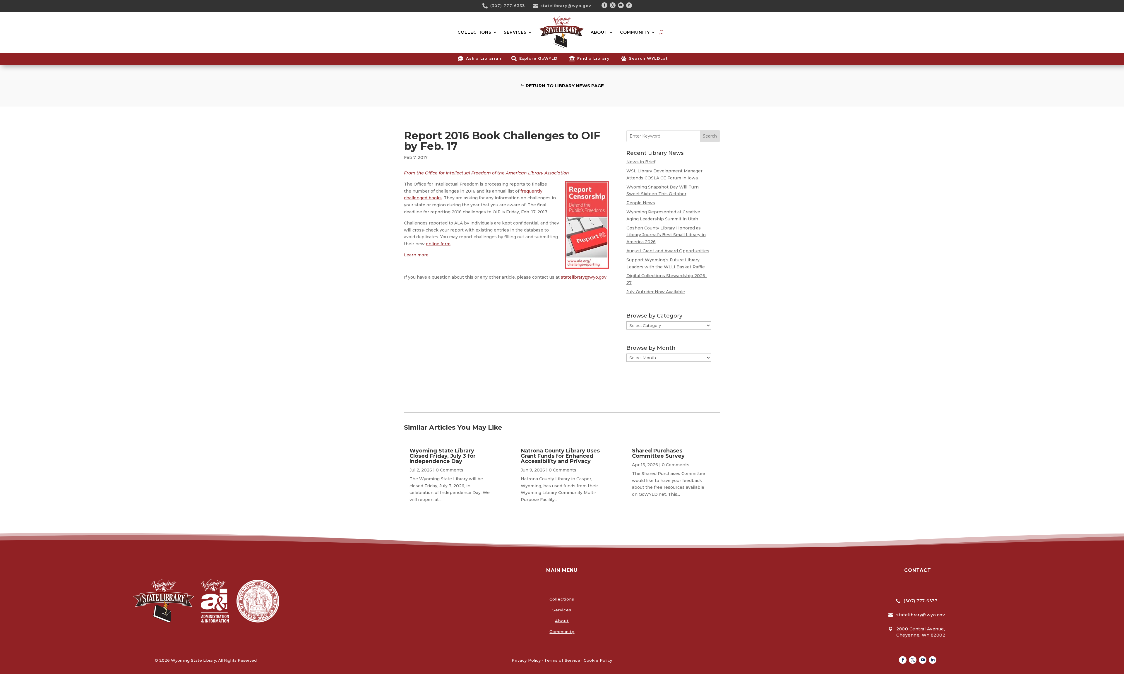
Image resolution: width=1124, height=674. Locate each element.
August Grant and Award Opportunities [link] (667, 250)
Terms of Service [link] (562, 660)
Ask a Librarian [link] (483, 58)
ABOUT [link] (599, 32)
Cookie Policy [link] (598, 660)
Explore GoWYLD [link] (538, 58)
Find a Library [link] (593, 58)
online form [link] (438, 243)
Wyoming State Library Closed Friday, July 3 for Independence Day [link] (442, 455)
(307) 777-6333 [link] (507, 5)
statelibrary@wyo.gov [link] (565, 5)
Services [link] (561, 610)
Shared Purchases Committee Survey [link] (658, 453)
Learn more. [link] (416, 255)
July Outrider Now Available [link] (655, 291)
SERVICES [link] (515, 32)
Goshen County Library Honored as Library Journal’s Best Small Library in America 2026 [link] (666, 235)
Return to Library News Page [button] (565, 85)
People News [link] (640, 202)
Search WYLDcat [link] (648, 58)
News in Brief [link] (640, 161)
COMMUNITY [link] (635, 32)
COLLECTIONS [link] (474, 32)
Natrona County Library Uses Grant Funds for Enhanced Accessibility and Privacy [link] (560, 455)
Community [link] (561, 631)
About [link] (562, 620)
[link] (487, 5)
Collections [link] (561, 599)
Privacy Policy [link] (526, 660)
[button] (604, 5)
